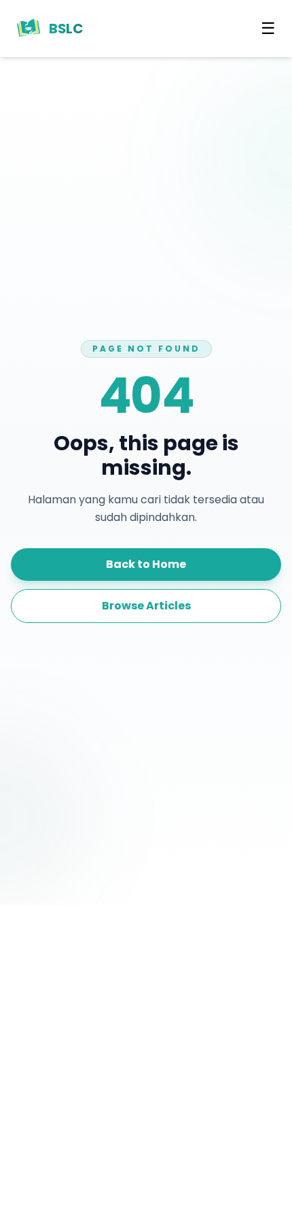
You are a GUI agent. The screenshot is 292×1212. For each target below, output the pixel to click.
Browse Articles (146, 605)
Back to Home (146, 564)
